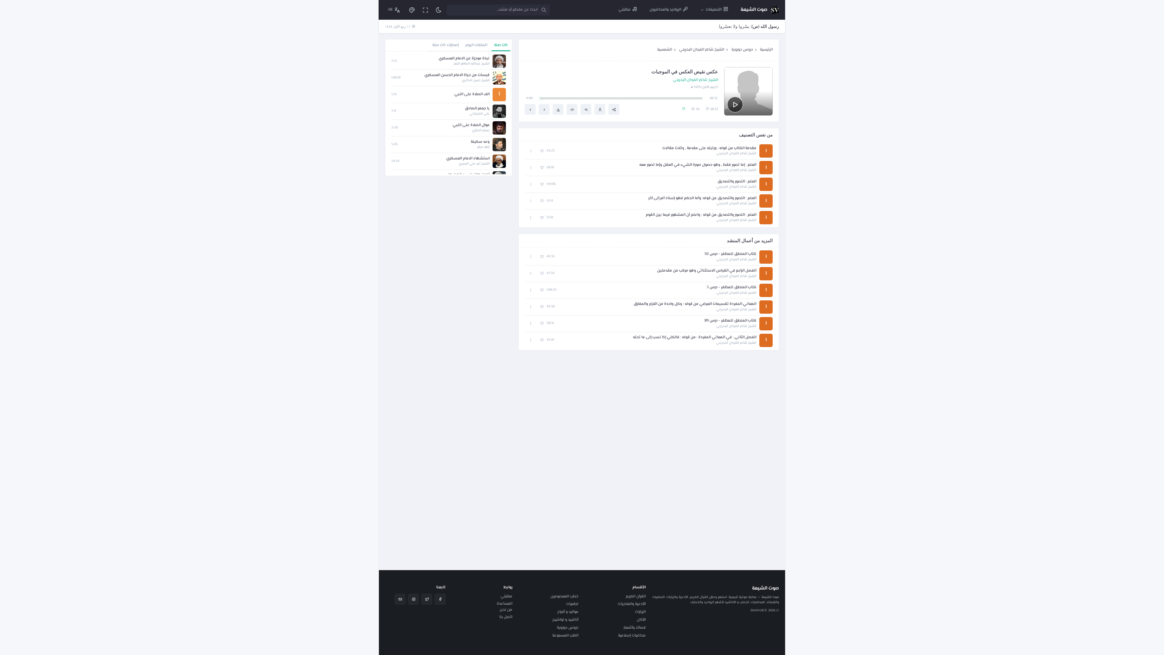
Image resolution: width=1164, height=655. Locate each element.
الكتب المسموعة (565, 636)
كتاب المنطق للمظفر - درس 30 (730, 254)
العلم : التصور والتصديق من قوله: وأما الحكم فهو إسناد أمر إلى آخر (702, 198)
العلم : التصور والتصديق (736, 182)
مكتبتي (506, 596)
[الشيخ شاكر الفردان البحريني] (599, 109)
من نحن (506, 610)
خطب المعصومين (564, 596)
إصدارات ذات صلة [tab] (445, 45)
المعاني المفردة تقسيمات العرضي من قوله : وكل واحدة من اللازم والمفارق (695, 304)
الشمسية (664, 50)
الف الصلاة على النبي (472, 94)
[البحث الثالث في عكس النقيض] (530, 109)
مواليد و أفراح (567, 612)
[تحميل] (558, 109)
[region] (448, 113)
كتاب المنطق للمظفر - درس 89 (730, 321)
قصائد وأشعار (635, 628)
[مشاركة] (613, 109)
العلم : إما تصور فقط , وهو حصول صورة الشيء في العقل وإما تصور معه (697, 165)
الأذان (641, 620)
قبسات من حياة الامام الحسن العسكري (457, 75)
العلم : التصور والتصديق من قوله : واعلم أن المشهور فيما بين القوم (701, 215)
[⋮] (531, 151)
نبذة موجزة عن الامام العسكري (464, 59)
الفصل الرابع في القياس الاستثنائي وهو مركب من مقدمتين (706, 271)
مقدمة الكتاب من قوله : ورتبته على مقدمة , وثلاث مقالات (709, 148)
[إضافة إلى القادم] (585, 109)
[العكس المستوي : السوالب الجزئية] (544, 109)
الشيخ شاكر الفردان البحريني (701, 50)
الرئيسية (766, 50)
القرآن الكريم (636, 596)
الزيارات (640, 612)
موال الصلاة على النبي (471, 125)
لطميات (572, 604)
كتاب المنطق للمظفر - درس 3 (731, 287)
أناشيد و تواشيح (565, 620)
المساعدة (504, 604)
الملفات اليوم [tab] (476, 45)
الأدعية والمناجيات (632, 604)
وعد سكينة (480, 142)
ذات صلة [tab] (501, 45)
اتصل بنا (505, 617)
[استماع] (735, 104)
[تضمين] (572, 109)
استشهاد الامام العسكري (468, 159)
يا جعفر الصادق (477, 109)
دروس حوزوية (742, 50)
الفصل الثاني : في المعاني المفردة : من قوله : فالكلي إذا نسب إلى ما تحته (694, 337)
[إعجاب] (542, 151)
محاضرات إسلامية (632, 636)
